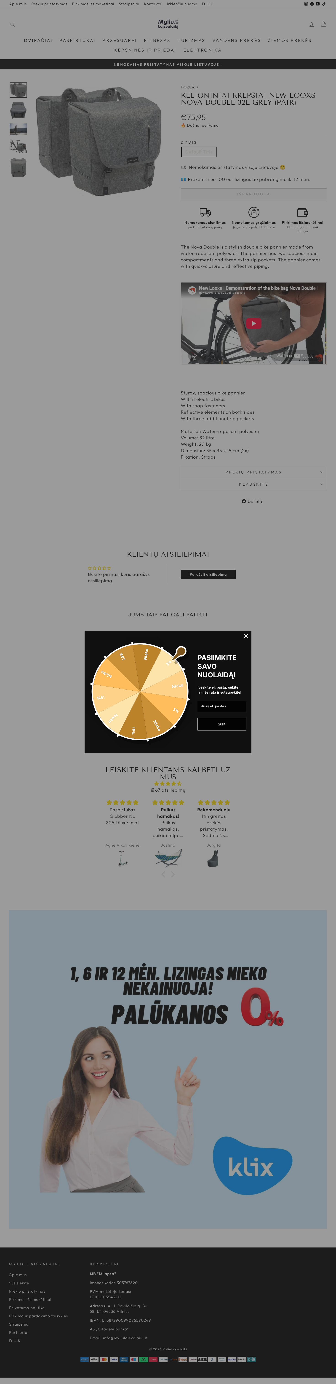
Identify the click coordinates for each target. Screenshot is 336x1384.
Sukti (222, 724)
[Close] (245, 636)
